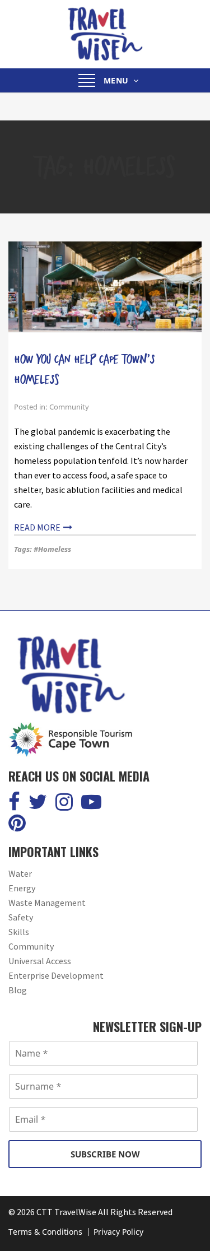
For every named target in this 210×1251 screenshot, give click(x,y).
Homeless (54, 549)
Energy (21, 888)
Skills (18, 931)
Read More (37, 527)
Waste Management (47, 902)
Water (20, 873)
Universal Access (39, 960)
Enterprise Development (56, 975)
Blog (17, 990)
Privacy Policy (118, 1231)
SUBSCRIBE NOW (105, 1154)
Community (69, 407)
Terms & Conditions (45, 1231)
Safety (20, 917)
